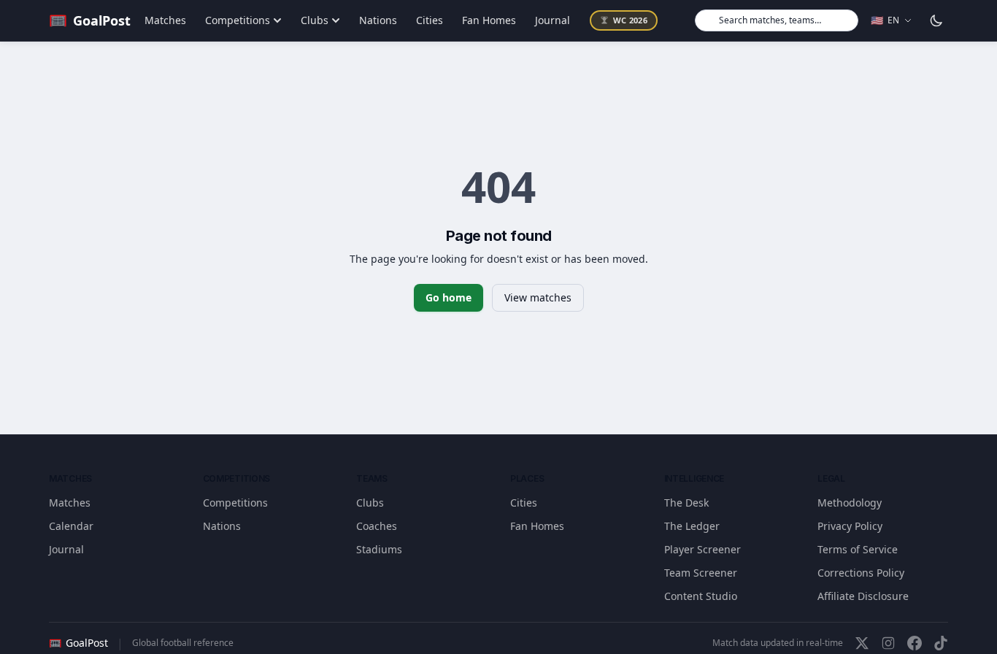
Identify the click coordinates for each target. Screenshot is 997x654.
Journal (552, 20)
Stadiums (379, 549)
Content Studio (700, 596)
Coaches (376, 526)
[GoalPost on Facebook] (914, 643)
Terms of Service (857, 549)
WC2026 (630, 20)
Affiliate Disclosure (863, 596)
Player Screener (702, 549)
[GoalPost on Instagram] (888, 643)
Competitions (237, 20)
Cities (429, 20)
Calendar (71, 526)
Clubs (314, 20)
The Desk (686, 502)
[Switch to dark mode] (936, 20)
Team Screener (700, 573)
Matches (165, 20)
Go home (448, 297)
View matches (537, 297)
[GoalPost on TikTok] (941, 643)
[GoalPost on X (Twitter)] (862, 643)
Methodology (849, 502)
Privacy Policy (849, 526)
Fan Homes (489, 20)
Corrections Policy (860, 573)
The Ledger (692, 526)
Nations (378, 20)
